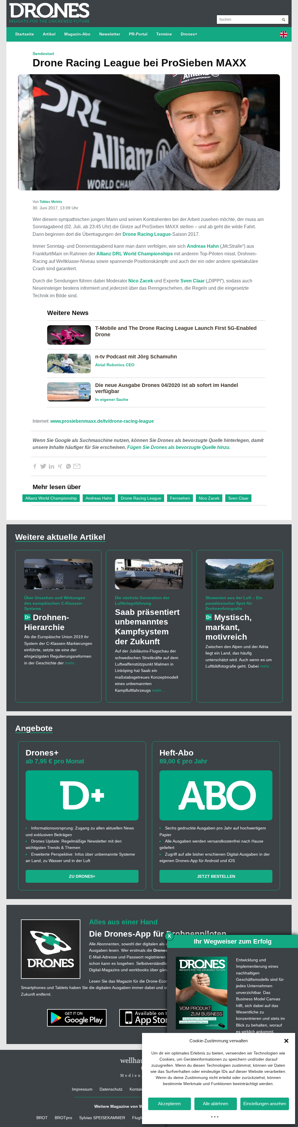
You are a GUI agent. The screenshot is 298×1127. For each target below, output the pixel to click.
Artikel (49, 34)
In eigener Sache (111, 399)
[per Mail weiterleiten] (76, 466)
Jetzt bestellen (216, 876)
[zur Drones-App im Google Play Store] (77, 1017)
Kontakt (136, 1089)
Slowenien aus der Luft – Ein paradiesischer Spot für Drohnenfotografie (233, 603)
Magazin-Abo (77, 34)
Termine (164, 34)
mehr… (72, 663)
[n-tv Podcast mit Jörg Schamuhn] (71, 363)
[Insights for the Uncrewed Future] (47, 10)
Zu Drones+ (82, 876)
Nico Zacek (140, 280)
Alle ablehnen (215, 1103)
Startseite (24, 34)
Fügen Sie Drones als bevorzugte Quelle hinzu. (178, 447)
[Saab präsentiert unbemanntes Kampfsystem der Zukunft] (149, 576)
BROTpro (63, 1117)
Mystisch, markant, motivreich (228, 627)
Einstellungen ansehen (264, 1103)
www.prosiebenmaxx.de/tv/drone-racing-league (102, 421)
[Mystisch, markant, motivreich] (239, 576)
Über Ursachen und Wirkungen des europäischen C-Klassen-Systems (54, 603)
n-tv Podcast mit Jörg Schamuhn (136, 357)
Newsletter (109, 34)
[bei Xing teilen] (59, 466)
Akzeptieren (169, 1103)
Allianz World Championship (51, 498)
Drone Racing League (147, 234)
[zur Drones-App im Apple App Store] (149, 1017)
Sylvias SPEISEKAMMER (102, 1117)
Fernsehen (180, 498)
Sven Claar (192, 280)
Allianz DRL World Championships (134, 253)
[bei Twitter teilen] (43, 466)
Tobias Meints (51, 202)
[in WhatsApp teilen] (68, 466)
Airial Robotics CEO (114, 364)
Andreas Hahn (203, 246)
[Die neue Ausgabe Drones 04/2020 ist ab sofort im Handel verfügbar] (71, 391)
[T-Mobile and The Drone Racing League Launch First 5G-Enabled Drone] (71, 334)
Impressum (82, 1089)
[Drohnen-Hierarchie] (58, 576)
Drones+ (189, 34)
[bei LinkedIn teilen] (51, 466)
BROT (42, 1117)
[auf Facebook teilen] (34, 466)
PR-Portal (138, 34)
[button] (286, 1041)
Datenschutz (111, 1089)
